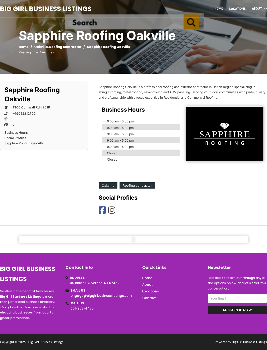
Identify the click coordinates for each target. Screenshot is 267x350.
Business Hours (16, 133)
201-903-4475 (82, 308)
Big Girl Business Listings (46, 8)
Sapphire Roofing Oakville (24, 143)
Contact (149, 298)
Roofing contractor (65, 47)
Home (218, 8)
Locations (237, 8)
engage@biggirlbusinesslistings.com (101, 295)
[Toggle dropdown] (265, 8)
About (147, 284)
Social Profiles (15, 138)
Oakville (41, 47)
